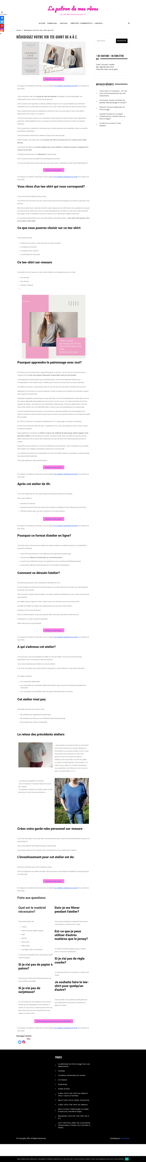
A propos (98, 23)
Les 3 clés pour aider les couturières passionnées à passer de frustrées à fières (74, 1125)
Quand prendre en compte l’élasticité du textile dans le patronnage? (112, 116)
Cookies (61, 1071)
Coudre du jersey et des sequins (110, 124)
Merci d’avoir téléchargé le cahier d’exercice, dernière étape (73, 1110)
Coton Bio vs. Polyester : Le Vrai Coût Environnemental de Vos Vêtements (113, 93)
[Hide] (1, 34)
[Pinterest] (2, 26)
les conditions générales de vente (65, 86)
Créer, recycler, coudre (105, 64)
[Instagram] (23, 1041)
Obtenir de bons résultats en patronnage (112, 108)
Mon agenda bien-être (105, 67)
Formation (52, 23)
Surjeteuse (62, 1084)
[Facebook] (2, 18)
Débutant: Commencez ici (81, 23)
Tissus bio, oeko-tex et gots (107, 69)
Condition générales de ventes (72, 1075)
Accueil (42, 23)
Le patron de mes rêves (73, 8)
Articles (63, 23)
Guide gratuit (64, 1089)
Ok (127, 1159)
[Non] (144, 1159)
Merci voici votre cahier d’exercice (73, 1100)
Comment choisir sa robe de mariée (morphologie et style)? (113, 101)
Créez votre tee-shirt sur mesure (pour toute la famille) (73, 1094)
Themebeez (125, 1138)
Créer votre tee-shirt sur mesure (73, 1104)
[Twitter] (19, 1041)
